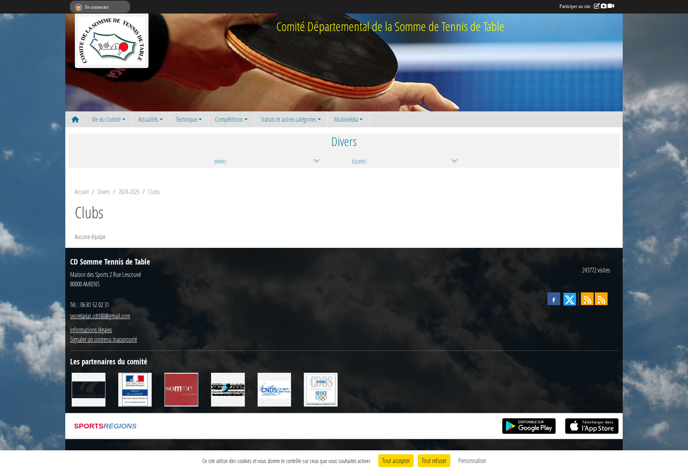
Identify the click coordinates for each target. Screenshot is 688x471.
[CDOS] (321, 389)
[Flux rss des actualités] (587, 298)
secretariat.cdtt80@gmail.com (100, 315)
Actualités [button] (148, 119)
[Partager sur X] (569, 299)
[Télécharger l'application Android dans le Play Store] (529, 426)
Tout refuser (434, 460)
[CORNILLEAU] (89, 389)
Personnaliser (472, 460)
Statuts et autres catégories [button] (288, 119)
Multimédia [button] (346, 119)
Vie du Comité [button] (106, 119)
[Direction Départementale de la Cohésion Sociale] (135, 389)
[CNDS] (274, 389)
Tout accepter (396, 460)
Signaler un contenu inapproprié (103, 339)
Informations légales (91, 329)
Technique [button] (186, 119)
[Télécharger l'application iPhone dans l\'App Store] (592, 426)
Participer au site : (576, 6)
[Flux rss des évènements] (601, 298)
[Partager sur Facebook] (553, 298)
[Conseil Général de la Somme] (181, 389)
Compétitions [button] (229, 119)
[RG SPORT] (228, 389)
